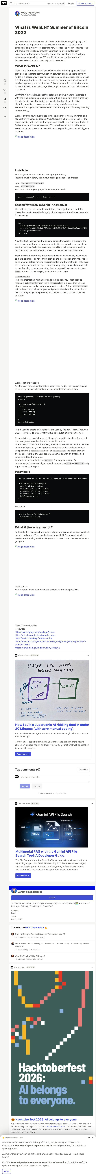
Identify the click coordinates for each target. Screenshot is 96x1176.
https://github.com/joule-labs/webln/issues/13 (37, 648)
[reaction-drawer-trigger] (5, 81)
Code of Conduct (45, 793)
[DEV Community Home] (4, 3)
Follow (52, 898)
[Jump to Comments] (4, 91)
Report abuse (60, 793)
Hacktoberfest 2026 (56, 1126)
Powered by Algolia (54, 3)
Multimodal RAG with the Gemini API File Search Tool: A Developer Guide (46, 853)
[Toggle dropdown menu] (88, 655)
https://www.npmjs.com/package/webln (35, 632)
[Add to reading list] (4, 100)
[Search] (11, 3)
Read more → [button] (23, 754)
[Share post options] (4, 116)
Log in (71, 3)
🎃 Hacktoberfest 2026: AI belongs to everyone (44, 1119)
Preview (37, 786)
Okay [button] (6, 1171)
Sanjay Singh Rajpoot (30, 12)
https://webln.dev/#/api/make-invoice (33, 638)
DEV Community (34, 927)
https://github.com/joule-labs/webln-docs (35, 635)
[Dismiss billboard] (92, 1137)
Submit (25, 786)
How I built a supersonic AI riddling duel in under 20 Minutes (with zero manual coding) (52, 727)
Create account (85, 3)
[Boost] (4, 108)
